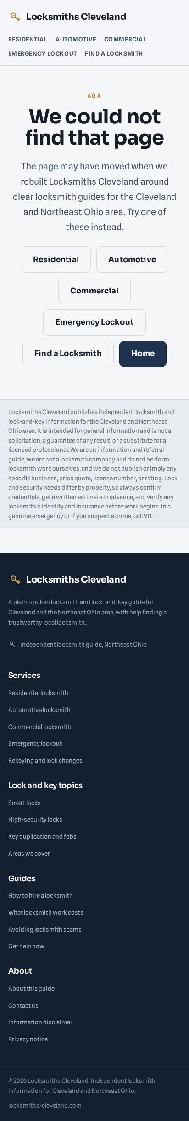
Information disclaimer (40, 1022)
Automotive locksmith (39, 709)
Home (143, 353)
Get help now (26, 946)
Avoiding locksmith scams (45, 929)
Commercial (125, 39)
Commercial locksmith (39, 726)
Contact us (23, 1005)
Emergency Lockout (42, 53)
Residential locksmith (38, 692)
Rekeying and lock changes (45, 760)
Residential (28, 39)
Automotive (76, 39)
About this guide (31, 988)
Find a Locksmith (114, 53)
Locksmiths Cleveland (76, 17)
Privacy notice (28, 1039)
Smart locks (24, 802)
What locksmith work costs (45, 912)
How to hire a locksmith (40, 895)
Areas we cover (29, 853)
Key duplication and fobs (42, 836)
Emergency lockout (35, 743)
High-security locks (35, 819)
